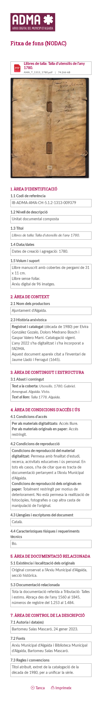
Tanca (40, 688)
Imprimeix (62, 688)
